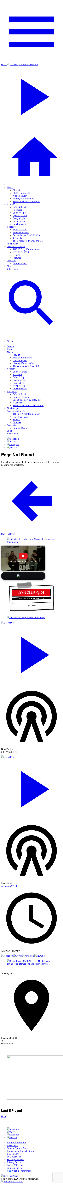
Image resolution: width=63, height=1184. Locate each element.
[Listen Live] (31, 653)
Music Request (20, 195)
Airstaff (11, 204)
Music (10, 187)
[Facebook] (13, 438)
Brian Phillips (19, 212)
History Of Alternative (23, 198)
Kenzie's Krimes (21, 232)
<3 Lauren (17, 209)
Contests (11, 260)
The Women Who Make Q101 (26, 201)
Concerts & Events (16, 246)
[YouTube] (12, 447)
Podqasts (12, 226)
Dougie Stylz (19, 218)
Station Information (22, 192)
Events (16, 254)
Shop (9, 266)
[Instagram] (13, 444)
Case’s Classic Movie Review (27, 235)
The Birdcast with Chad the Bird (28, 240)
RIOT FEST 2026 (21, 252)
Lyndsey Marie (20, 215)
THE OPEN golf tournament (26, 249)
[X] (11, 441)
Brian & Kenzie (20, 207)
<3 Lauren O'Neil (9, 886)
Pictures (17, 257)
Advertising (12, 268)
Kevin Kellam (19, 221)
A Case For (18, 237)
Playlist (16, 190)
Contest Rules (20, 263)
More (3, 1116)
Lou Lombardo (20, 223)
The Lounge (12, 243)
